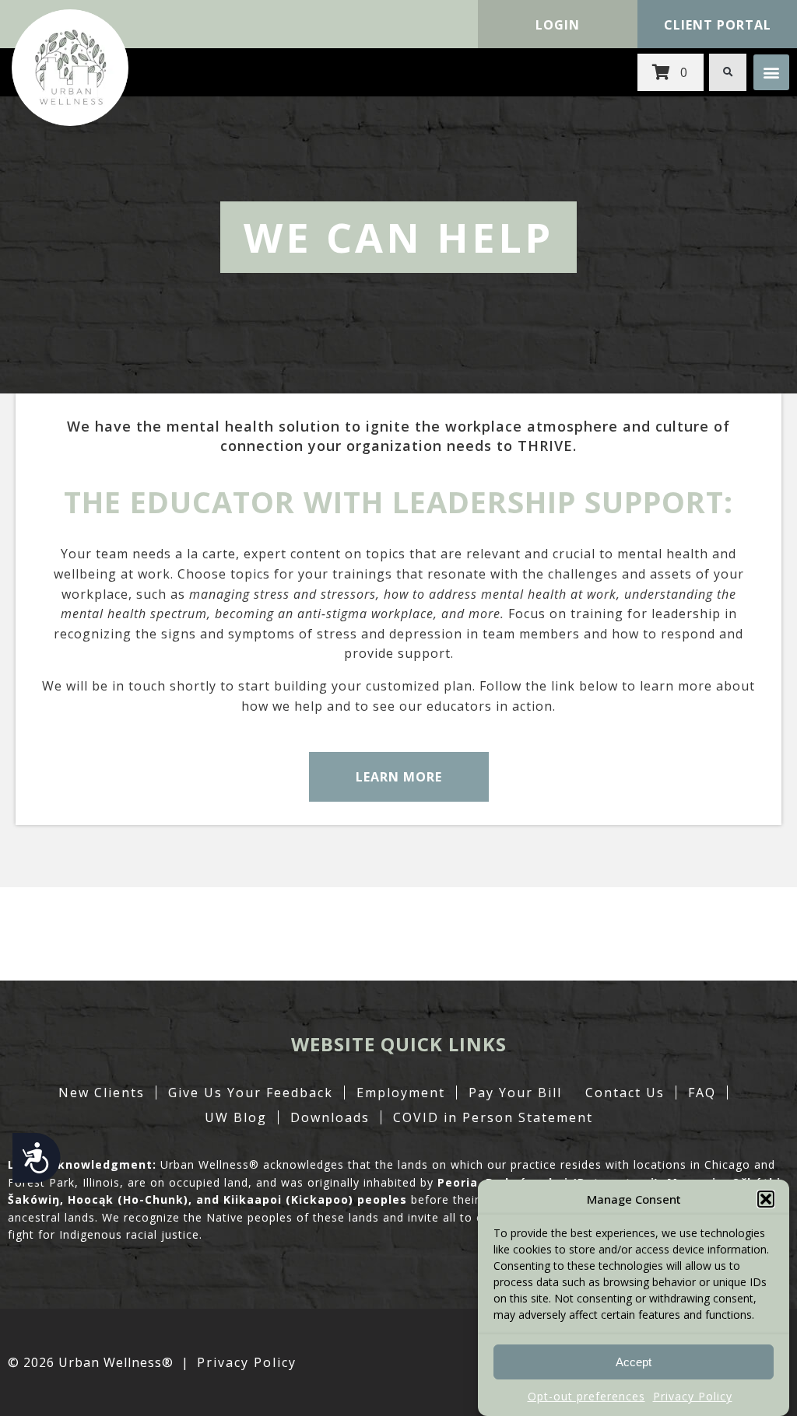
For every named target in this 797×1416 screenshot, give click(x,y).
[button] (766, 1199)
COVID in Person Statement (493, 1117)
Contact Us (625, 1092)
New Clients (101, 1092)
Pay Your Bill (515, 1092)
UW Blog (236, 1117)
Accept (633, 1362)
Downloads (330, 1117)
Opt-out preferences (586, 1396)
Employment (400, 1092)
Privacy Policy (692, 1396)
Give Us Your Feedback (250, 1092)
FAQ (702, 1092)
